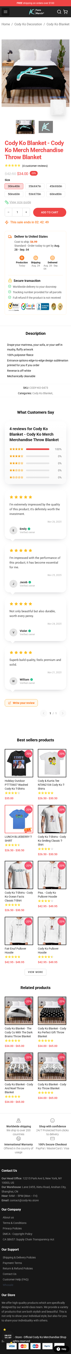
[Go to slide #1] (25, 127)
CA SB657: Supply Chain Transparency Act (28, 1239)
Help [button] (64, 1349)
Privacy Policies (12, 1228)
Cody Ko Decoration (28, 24)
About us (8, 1217)
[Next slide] (63, 73)
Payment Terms (12, 1263)
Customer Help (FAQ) (16, 1279)
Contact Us (9, 1274)
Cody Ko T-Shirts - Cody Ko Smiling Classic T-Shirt (52, 840)
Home (6, 24)
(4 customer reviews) (35, 165)
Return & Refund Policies (18, 1268)
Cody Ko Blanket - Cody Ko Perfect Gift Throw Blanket (52, 1032)
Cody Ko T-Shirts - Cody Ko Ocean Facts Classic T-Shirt (19, 896)
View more (35, 972)
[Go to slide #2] (45, 127)
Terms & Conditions (14, 1222)
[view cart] (65, 11)
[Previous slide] (8, 73)
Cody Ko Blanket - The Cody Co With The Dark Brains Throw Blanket (19, 1032)
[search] (59, 11)
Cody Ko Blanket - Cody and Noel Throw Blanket (19, 1088)
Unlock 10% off (8, 1337)
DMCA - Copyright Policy (17, 1233)
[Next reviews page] (62, 713)
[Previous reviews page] (43, 713)
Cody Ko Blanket (58, 24)
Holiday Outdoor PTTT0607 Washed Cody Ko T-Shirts (16, 784)
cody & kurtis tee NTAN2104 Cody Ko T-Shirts (51, 784)
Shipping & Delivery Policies (19, 1257)
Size (7, 180)
